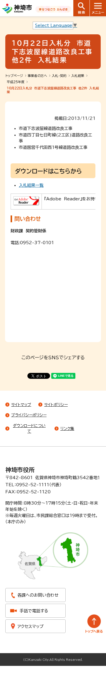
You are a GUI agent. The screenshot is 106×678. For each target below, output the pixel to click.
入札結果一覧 (31, 185)
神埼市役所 (20, 470)
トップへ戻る (94, 623)
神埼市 (16, 8)
